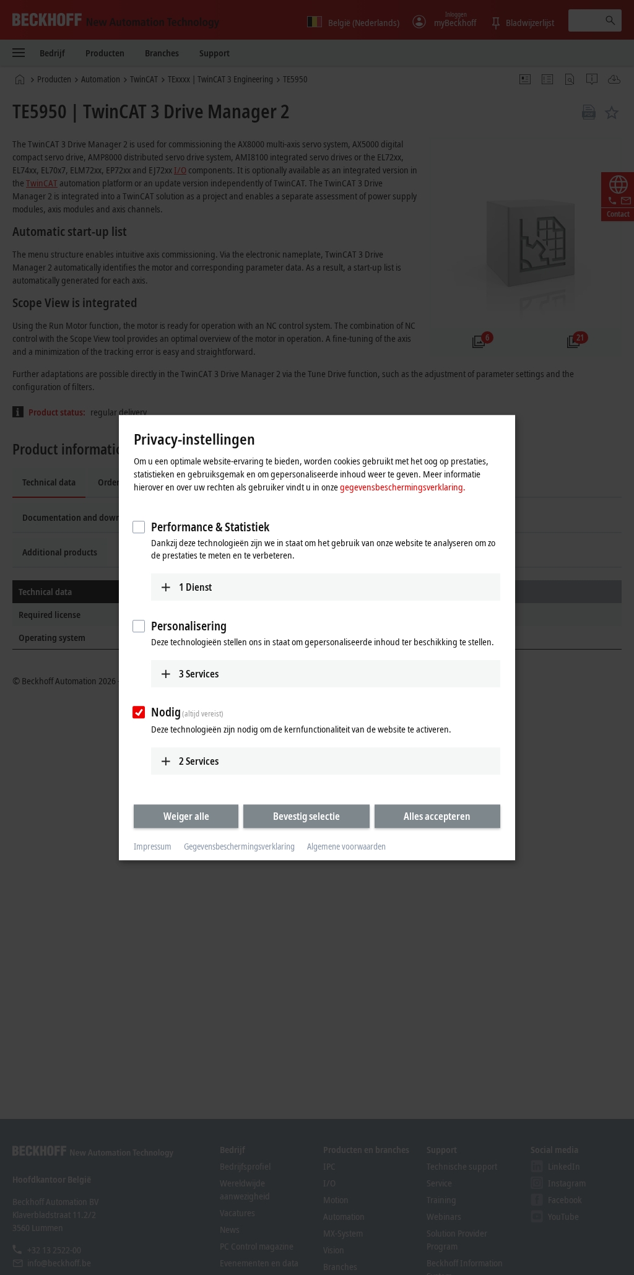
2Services (199, 761)
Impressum (153, 847)
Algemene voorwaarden (346, 847)
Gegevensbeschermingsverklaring (239, 847)
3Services (199, 674)
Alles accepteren (437, 816)
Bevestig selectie (306, 816)
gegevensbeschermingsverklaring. (403, 487)
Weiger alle (186, 816)
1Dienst (195, 587)
